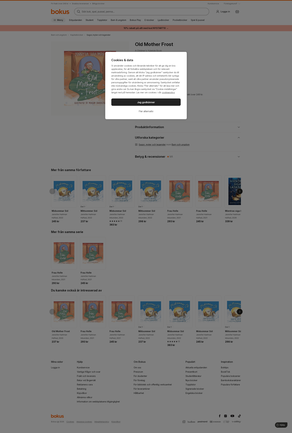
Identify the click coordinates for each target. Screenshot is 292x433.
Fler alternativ (146, 111)
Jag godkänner (146, 102)
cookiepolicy (168, 92)
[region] (146, 85)
